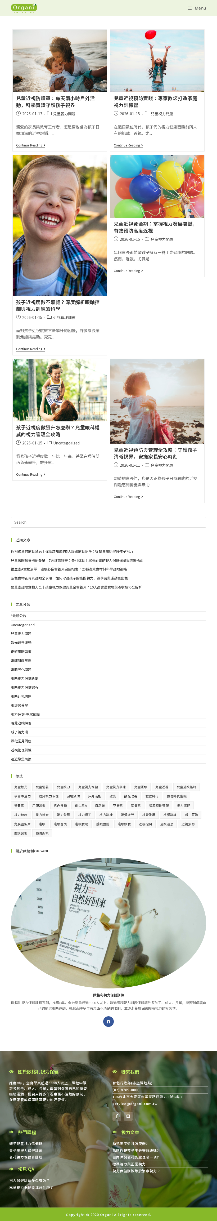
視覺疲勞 (127, 814)
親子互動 (191, 814)
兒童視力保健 (88, 787)
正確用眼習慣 (21, 651)
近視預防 (188, 824)
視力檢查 (42, 814)
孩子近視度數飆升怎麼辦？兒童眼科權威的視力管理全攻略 (58, 430)
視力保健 (183, 805)
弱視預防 (73, 796)
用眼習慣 (39, 805)
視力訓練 (106, 814)
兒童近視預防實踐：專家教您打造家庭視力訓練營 (155, 101)
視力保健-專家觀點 (25, 714)
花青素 (118, 805)
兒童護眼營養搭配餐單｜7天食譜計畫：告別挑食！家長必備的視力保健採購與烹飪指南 (77, 560)
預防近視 (42, 833)
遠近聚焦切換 (21, 758)
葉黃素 (136, 805)
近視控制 (145, 824)
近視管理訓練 (64, 317)
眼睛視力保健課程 (24, 687)
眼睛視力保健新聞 (24, 678)
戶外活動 (94, 796)
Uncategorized (66, 442)
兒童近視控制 (186, 787)
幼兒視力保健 (48, 796)
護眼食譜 (103, 824)
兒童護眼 (140, 787)
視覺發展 (149, 814)
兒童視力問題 (64, 113)
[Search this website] (108, 521)
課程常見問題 (21, 740)
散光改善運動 (21, 642)
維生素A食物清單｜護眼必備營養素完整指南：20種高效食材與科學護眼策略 (69, 569)
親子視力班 (19, 731)
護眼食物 (81, 824)
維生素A (81, 805)
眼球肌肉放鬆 (21, 660)
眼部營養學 (19, 705)
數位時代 (152, 796)
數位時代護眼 (177, 796)
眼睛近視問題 (21, 696)
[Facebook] (108, 1021)
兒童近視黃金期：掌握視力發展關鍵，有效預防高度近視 (155, 227)
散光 (113, 796)
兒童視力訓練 (116, 787)
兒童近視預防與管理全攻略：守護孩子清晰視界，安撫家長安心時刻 (155, 453)
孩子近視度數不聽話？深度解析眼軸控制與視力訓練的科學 (58, 305)
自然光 (100, 805)
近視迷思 (167, 824)
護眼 (42, 824)
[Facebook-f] (116, 1116)
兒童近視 (162, 787)
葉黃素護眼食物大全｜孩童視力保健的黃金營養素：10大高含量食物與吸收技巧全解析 (76, 587)
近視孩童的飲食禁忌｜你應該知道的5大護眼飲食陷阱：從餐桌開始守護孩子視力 (72, 551)
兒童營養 (42, 787)
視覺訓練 (170, 814)
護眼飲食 (124, 824)
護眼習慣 (60, 824)
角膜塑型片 (22, 824)
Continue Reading (30, 145)
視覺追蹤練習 (21, 722)
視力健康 (21, 814)
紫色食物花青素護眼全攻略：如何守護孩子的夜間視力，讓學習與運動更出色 (69, 578)
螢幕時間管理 (159, 805)
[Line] (128, 1116)
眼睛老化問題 (21, 669)
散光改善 (130, 796)
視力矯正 (85, 814)
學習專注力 (22, 796)
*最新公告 (18, 615)
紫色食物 (60, 805)
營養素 (19, 805)
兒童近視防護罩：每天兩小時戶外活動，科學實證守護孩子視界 (55, 101)
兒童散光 (21, 787)
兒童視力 (63, 787)
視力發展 (63, 814)
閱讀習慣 (21, 833)
